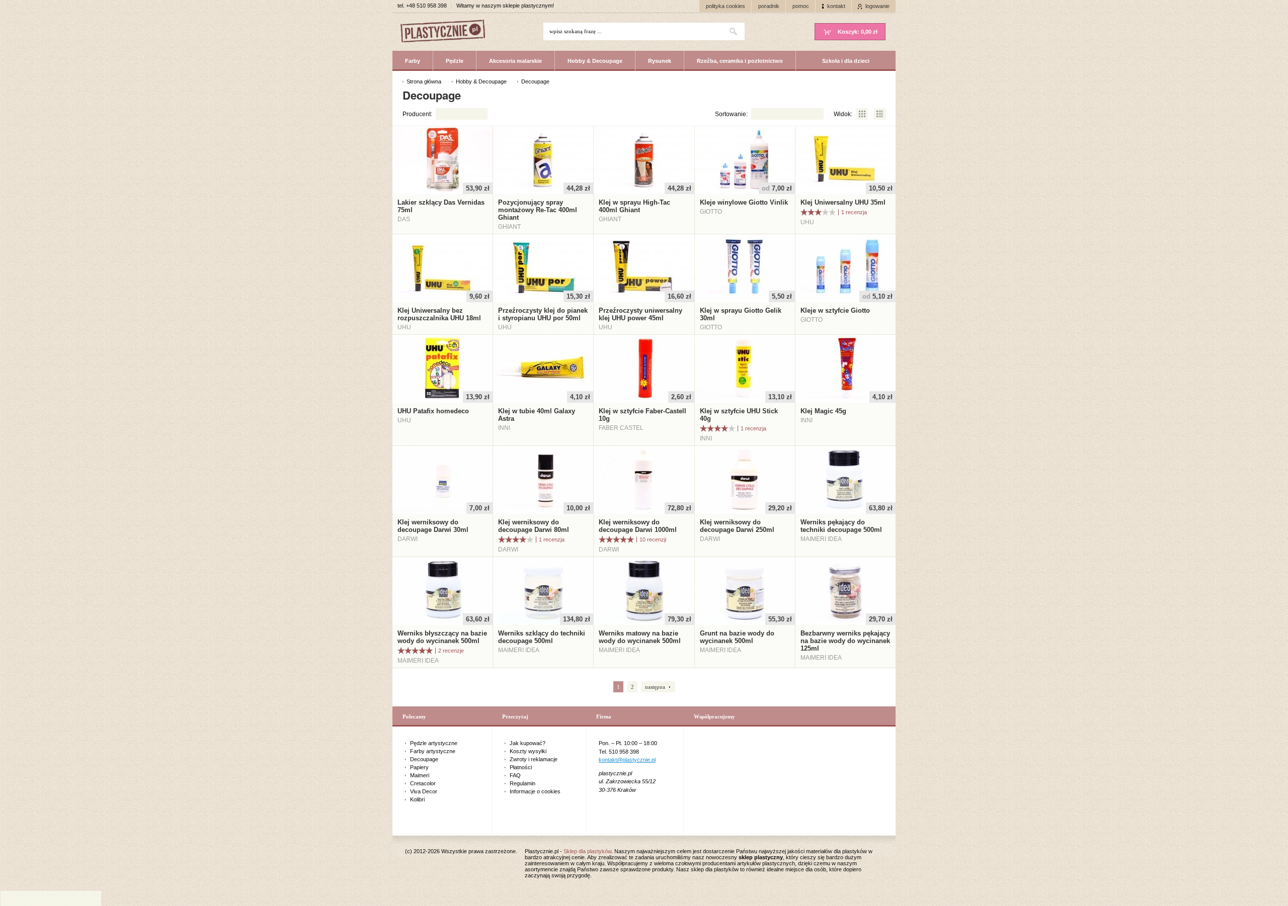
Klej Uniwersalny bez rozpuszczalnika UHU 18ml (439, 314)
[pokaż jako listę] (879, 114)
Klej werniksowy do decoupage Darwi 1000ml (638, 525)
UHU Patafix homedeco (433, 411)
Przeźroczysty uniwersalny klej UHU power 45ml (640, 314)
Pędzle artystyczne (433, 743)
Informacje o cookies (535, 791)
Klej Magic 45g (823, 411)
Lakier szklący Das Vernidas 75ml (441, 206)
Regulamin (522, 783)
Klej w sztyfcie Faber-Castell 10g (642, 414)
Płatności (521, 767)
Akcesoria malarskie (515, 61)
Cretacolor (423, 783)
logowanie (877, 6)
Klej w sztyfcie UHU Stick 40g (739, 414)
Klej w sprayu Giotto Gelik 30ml (740, 314)
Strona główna (424, 81)
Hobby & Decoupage (595, 61)
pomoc (800, 6)
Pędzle (454, 61)
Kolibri (417, 799)
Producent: (417, 114)
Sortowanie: (731, 114)
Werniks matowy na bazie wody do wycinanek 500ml (640, 637)
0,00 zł (857, 32)
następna (655, 687)
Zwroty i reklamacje (533, 759)
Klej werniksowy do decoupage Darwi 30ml (432, 525)
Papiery (419, 767)
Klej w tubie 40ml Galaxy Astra (536, 414)
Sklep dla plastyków (587, 851)
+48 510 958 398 (426, 6)
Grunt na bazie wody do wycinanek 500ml (737, 637)
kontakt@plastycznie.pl (627, 760)
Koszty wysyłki (528, 751)
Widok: (843, 114)
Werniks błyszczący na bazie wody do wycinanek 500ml (442, 637)
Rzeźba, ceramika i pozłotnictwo (740, 61)
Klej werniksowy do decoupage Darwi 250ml (737, 525)
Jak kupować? (527, 743)
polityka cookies (725, 6)
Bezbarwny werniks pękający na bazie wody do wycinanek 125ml (845, 640)
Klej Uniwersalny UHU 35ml (843, 202)
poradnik (768, 6)
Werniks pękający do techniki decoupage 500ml (841, 525)
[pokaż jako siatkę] (862, 114)
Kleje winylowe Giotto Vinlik (744, 202)
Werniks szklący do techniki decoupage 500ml (541, 637)
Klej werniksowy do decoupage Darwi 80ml (533, 525)
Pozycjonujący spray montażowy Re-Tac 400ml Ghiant (537, 210)
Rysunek (659, 61)
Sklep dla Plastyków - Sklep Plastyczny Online (447, 32)
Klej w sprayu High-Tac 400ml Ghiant (634, 206)
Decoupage (424, 759)
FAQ (515, 775)
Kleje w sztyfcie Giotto (835, 310)
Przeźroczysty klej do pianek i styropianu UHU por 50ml (543, 314)
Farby (412, 61)
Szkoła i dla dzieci (845, 61)
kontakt (836, 6)
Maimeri (419, 775)
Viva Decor (423, 791)
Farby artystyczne (432, 751)
